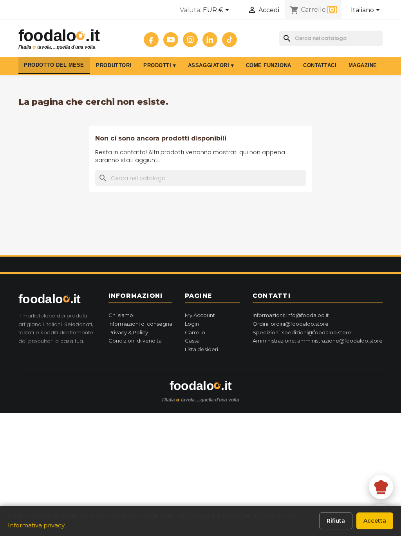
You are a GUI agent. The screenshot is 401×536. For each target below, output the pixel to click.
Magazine (363, 65)
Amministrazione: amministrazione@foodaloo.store (318, 340)
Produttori (113, 65)
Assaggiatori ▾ (211, 65)
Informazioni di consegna (140, 324)
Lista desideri (201, 349)
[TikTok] (229, 39)
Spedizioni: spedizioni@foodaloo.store (302, 332)
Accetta (374, 520)
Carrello (195, 332)
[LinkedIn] (209, 39)
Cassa (192, 340)
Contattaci (319, 65)
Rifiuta (336, 520)
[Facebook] (151, 39)
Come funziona (268, 65)
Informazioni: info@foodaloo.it (291, 315)
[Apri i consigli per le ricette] (381, 487)
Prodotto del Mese (54, 65)
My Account (200, 315)
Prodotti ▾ (159, 65)
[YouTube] (170, 39)
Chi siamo (120, 315)
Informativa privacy (36, 525)
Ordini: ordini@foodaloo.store (291, 324)
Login (192, 324)
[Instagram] (190, 39)
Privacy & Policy (128, 332)
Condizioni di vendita (135, 340)
